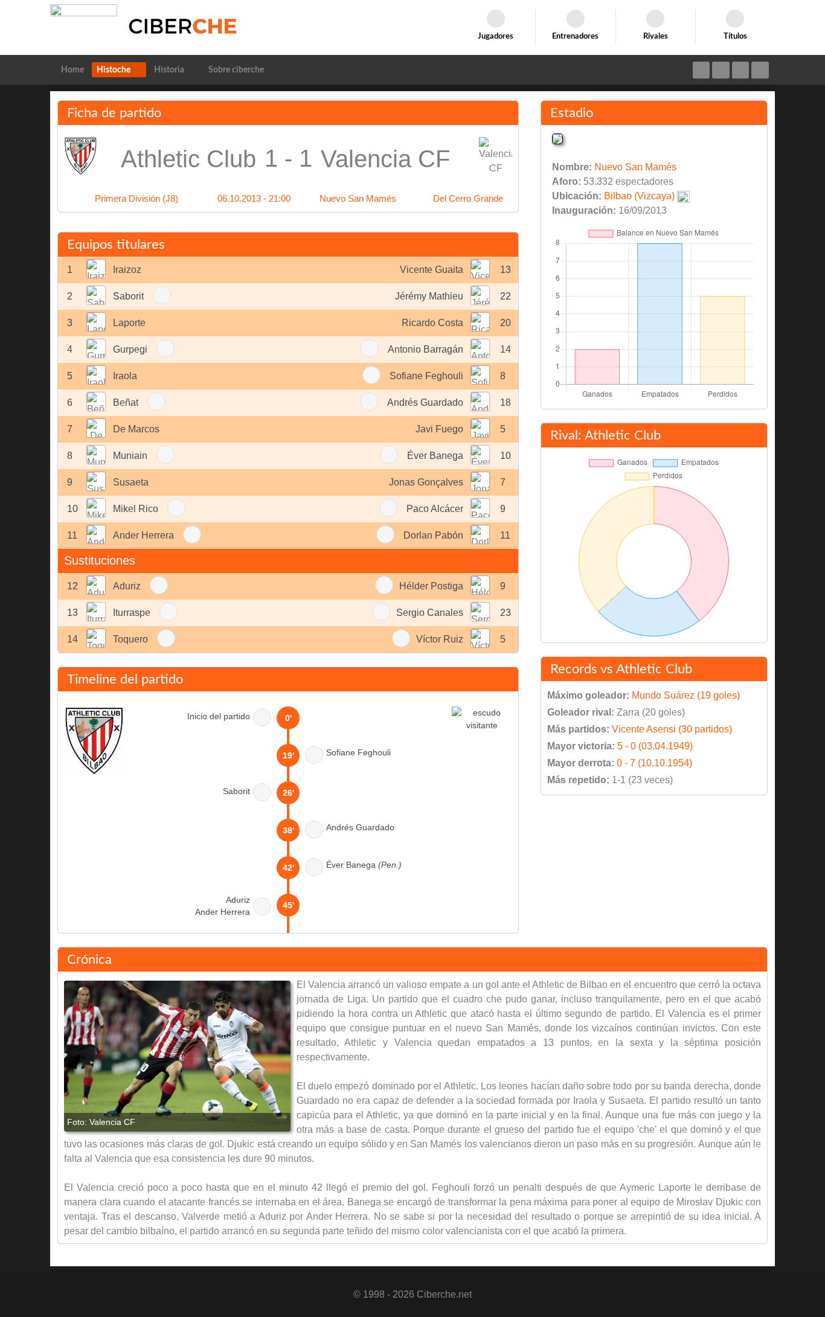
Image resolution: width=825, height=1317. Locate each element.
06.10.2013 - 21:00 (254, 198)
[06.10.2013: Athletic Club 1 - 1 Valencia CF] (177, 1056)
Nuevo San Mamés (357, 198)
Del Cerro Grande (468, 198)
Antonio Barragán (425, 349)
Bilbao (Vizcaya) (639, 196)
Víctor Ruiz (439, 639)
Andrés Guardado (425, 402)
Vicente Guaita (431, 269)
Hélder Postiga (431, 586)
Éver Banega (435, 455)
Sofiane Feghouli (426, 376)
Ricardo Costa (432, 323)
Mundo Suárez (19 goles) (686, 695)
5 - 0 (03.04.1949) (655, 746)
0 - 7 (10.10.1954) (654, 763)
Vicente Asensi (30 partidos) (672, 729)
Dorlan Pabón (433, 535)
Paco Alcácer (434, 509)
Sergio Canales (429, 612)
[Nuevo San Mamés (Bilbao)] (557, 138)
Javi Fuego (439, 429)
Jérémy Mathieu (429, 296)
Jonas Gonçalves (426, 482)
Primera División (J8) (136, 198)
